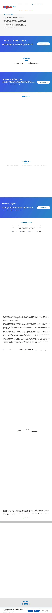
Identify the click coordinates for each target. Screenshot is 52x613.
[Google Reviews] (30, 604)
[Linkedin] (27, 604)
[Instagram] (25, 604)
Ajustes (43, 610)
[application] (22, 4)
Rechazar (36, 610)
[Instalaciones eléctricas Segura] (9, 7)
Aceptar (30, 610)
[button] (2, 20)
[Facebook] (22, 604)
